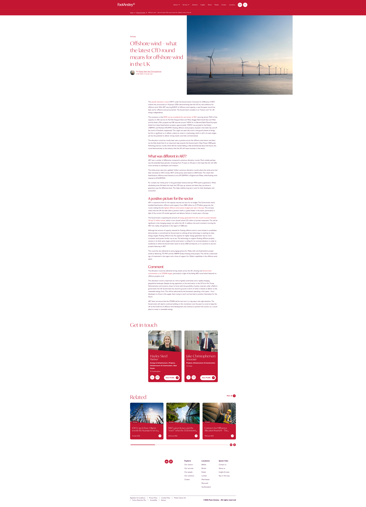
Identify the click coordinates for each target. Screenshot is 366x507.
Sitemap (163, 500)
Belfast (204, 465)
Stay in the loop (224, 476)
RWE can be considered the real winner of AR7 (180, 117)
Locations (232, 5)
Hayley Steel (142, 71)
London (204, 476)
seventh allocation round (160, 102)
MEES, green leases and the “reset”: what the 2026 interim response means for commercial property (182, 432)
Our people (188, 472)
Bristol (204, 468)
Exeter (204, 472)
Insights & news (224, 472)
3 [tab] (191, 445)
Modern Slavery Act (180, 498)
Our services (188, 468)
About (210, 5)
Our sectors (188, 465)
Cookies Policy (165, 498)
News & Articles (140, 12)
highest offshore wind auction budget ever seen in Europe (184, 208)
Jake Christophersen (154, 71)
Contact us (222, 465)
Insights (203, 5)
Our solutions (189, 476)
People (217, 5)
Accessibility (153, 500)
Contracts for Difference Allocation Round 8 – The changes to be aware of (216, 430)
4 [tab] (216, 445)
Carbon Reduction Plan (139, 500)
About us (222, 468)
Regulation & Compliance (137, 498)
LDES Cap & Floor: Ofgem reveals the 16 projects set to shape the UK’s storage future (145, 430)
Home (132, 12)
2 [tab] (167, 445)
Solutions (195, 5)
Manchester (206, 479)
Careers (223, 5)
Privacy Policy (153, 498)
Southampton (206, 487)
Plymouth (205, 483)
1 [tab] (143, 445)
